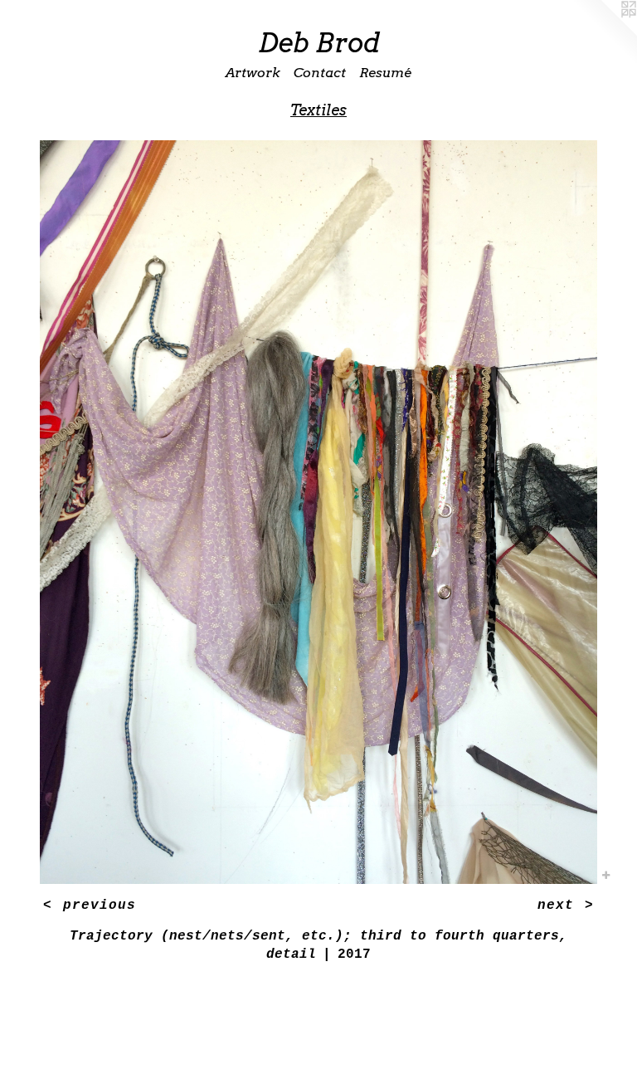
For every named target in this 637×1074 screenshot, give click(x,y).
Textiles (318, 110)
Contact (320, 73)
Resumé (385, 73)
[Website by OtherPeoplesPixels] (604, 33)
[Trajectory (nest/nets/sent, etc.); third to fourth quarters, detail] (318, 512)
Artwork (253, 73)
